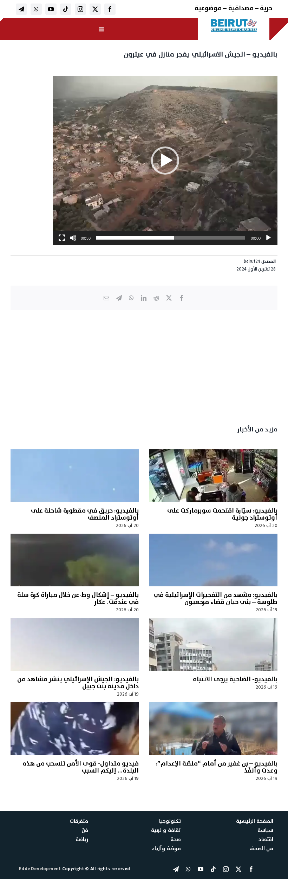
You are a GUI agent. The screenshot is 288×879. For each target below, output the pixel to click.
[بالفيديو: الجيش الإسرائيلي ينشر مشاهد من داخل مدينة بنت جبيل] (75, 644)
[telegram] (21, 9)
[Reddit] (156, 297)
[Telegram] (119, 297)
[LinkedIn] (143, 297)
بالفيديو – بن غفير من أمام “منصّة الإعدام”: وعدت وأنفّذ (216, 767)
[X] (169, 297)
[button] (165, 160)
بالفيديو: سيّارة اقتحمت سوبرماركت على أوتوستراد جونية (222, 514)
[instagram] (80, 9)
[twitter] (95, 9)
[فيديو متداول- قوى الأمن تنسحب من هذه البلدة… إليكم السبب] (75, 728)
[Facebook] (181, 297)
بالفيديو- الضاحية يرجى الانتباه (235, 679)
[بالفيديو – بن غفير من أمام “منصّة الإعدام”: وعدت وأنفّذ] (213, 728)
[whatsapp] (36, 9)
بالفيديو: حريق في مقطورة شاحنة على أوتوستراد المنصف (85, 514)
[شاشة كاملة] (61, 237)
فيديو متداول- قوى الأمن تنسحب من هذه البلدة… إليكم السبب (80, 767)
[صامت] (73, 237)
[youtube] (51, 9)
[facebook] (110, 9)
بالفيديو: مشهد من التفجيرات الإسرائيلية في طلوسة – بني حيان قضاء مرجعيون (215, 598)
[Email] (106, 297)
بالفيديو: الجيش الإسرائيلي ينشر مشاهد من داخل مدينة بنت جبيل (78, 683)
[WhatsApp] (131, 297)
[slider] (170, 238)
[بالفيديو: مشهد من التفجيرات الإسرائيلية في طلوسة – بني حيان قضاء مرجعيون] (213, 560)
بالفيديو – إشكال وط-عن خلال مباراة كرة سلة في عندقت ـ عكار (78, 598)
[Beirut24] (234, 21)
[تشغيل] (268, 237)
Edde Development (40, 869)
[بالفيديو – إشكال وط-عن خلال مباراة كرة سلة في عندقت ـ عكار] (75, 560)
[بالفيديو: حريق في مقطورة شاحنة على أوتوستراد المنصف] (75, 475)
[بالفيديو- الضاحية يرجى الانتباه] (213, 644)
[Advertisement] (144, 366)
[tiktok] (65, 9)
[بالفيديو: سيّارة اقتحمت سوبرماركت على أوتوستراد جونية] (213, 475)
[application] (165, 160)
